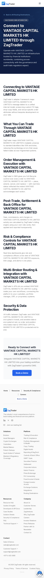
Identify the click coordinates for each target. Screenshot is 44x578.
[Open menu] (39, 3)
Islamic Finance (29, 470)
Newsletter (27, 529)
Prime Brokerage (30, 473)
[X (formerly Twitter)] (8, 420)
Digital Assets (28, 449)
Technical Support (9, 523)
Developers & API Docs (11, 509)
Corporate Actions (30, 467)
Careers (23, 394)
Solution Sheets (8, 514)
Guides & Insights (9, 506)
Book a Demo (22, 373)
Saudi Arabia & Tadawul (11, 453)
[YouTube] (12, 420)
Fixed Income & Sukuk (31, 479)
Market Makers (8, 447)
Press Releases (29, 523)
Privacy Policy (9, 568)
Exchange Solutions (31, 487)
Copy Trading (28, 446)
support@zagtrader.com (12, 552)
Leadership (28, 509)
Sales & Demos (8, 542)
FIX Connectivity (29, 476)
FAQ (4, 520)
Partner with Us (29, 526)
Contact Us (27, 532)
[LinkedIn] (4, 420)
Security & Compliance (32, 391)
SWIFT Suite (28, 458)
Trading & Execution (31, 435)
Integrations (28, 490)
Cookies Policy (34, 568)
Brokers (6, 435)
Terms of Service (22, 568)
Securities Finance (30, 461)
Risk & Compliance (30, 438)
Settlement (27, 464)
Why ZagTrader (29, 514)
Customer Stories (30, 506)
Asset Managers (9, 438)
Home (6, 391)
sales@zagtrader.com (11, 545)
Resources (16, 391)
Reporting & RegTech (31, 452)
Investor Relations (30, 520)
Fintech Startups (9, 450)
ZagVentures (28, 512)
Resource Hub (8, 503)
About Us (27, 503)
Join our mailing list (14, 425)
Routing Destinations (31, 493)
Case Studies (8, 512)
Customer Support (9, 549)
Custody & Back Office (32, 455)
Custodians (7, 444)
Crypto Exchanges (9, 441)
